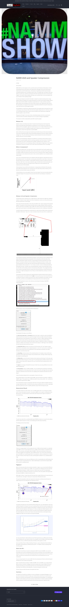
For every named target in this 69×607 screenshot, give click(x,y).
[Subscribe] (24, 592)
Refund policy (20, 604)
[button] (27, 4)
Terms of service (30, 604)
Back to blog (35, 584)
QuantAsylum (10, 604)
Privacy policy (25, 604)
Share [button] (18, 83)
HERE (33, 275)
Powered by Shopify (15, 604)
